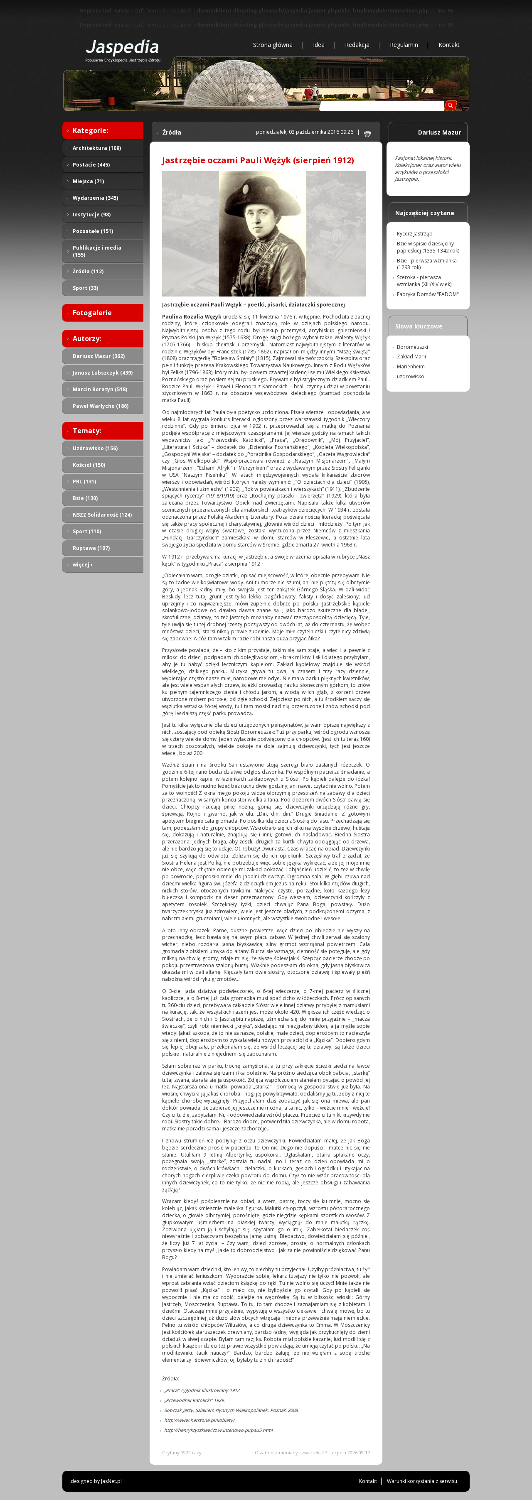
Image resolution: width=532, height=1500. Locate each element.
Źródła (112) (88, 271)
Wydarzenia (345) (95, 197)
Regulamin (404, 45)
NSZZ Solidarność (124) (102, 514)
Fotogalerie (92, 312)
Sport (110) (87, 531)
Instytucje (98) (92, 214)
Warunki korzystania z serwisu (422, 1481)
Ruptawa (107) (91, 547)
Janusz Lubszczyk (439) (103, 372)
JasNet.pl (111, 1481)
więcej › (82, 564)
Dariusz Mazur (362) (99, 356)
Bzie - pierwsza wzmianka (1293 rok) (427, 264)
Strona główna (273, 45)
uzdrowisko (410, 376)
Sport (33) (85, 288)
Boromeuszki (412, 346)
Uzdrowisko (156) (95, 448)
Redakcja (357, 45)
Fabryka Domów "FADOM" (428, 294)
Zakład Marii (411, 356)
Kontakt (449, 45)
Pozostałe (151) (93, 231)
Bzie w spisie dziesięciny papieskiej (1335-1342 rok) (428, 247)
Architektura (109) (97, 148)
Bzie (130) (85, 498)
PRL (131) (84, 481)
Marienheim (411, 366)
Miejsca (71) (88, 181)
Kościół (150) (89, 464)
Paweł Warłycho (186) (100, 405)
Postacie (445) (91, 164)
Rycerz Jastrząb (415, 233)
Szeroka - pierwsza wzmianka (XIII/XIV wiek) (424, 281)
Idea (319, 45)
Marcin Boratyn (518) (100, 389)
